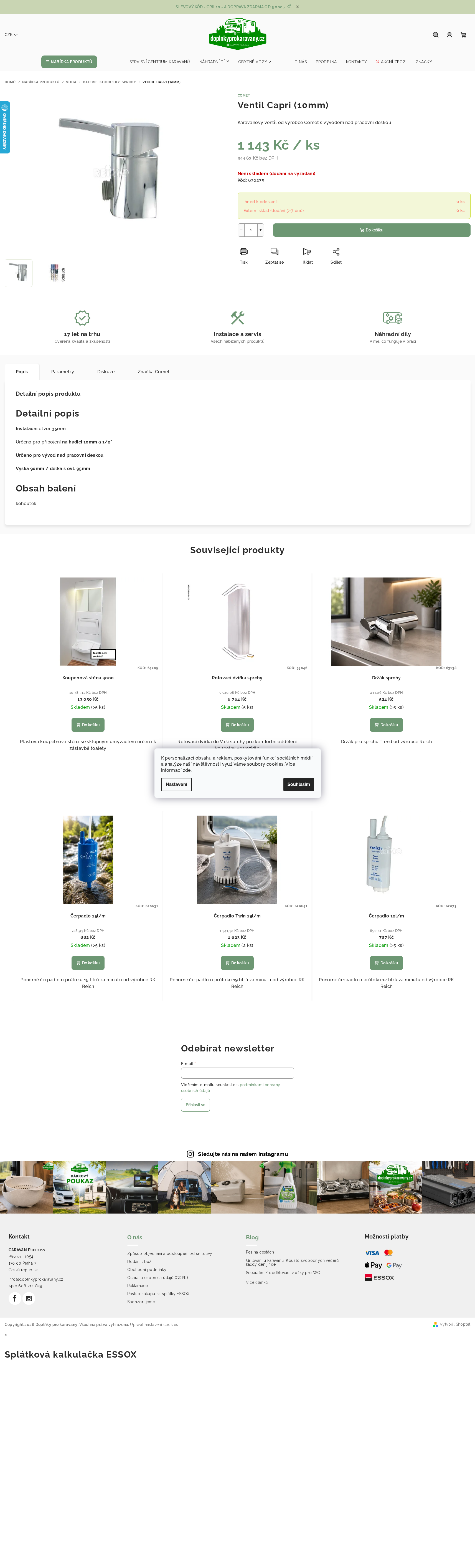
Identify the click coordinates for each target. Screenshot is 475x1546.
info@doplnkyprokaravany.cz (36, 1279)
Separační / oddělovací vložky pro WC (283, 1273)
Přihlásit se (195, 1105)
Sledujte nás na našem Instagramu (243, 1154)
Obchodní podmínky (147, 1269)
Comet (244, 95)
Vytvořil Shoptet (455, 1324)
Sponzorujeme (141, 1302)
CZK (8, 34)
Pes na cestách (260, 1252)
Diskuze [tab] (106, 371)
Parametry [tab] (62, 371)
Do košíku (374, 230)
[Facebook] (15, 1298)
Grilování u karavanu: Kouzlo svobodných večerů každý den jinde (292, 1262)
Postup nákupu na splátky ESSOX (158, 1294)
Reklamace (137, 1285)
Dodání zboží (140, 1261)
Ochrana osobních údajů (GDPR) (157, 1277)
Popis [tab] (22, 371)
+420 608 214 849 (25, 1286)
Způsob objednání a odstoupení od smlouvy (169, 1253)
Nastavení (176, 784)
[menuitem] (69, 62)
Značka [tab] (154, 371)
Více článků (257, 1282)
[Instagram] (28, 1298)
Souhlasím (299, 784)
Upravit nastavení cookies (154, 1324)
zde (187, 770)
